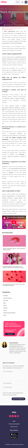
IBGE (3, 109)
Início (3, 28)
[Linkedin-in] (10, 416)
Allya (4, 303)
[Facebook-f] (15, 416)
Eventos (5, 310)
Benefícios (5, 295)
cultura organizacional (9, 31)
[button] (26, 2)
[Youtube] (18, 416)
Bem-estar (5, 300)
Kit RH (4, 315)
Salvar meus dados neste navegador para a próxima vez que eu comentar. (13, 394)
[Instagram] (13, 416)
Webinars (5, 307)
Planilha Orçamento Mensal (9, 312)
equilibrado (21, 154)
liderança (11, 172)
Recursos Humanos (7, 298)
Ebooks (5, 305)
